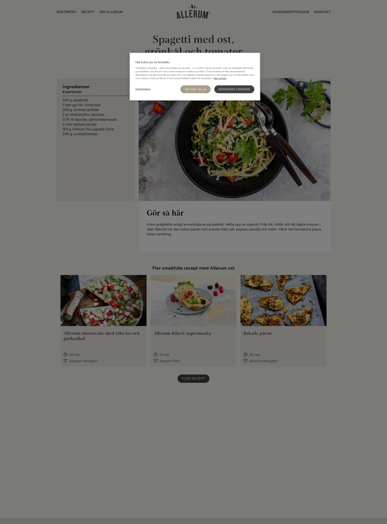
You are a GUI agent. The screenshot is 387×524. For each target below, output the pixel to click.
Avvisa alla (195, 89)
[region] (194, 76)
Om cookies (220, 78)
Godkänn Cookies (234, 89)
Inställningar (143, 89)
